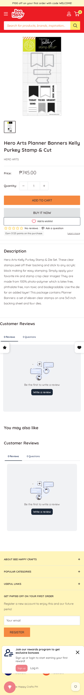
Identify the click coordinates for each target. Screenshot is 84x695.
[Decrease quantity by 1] (23, 186)
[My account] (69, 14)
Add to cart (42, 200)
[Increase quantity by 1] (44, 186)
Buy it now (42, 213)
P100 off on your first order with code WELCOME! (42, 3)
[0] (76, 14)
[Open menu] (6, 13)
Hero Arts (11, 159)
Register (17, 632)
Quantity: (10, 186)
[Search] (75, 25)
